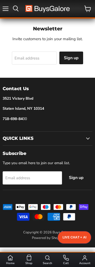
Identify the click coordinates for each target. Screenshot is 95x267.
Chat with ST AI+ (74, 237)
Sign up (71, 58)
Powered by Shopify (47, 238)
